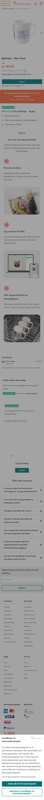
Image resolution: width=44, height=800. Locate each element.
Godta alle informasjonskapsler (22, 784)
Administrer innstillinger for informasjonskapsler (22, 792)
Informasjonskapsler (11, 777)
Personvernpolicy (28, 777)
